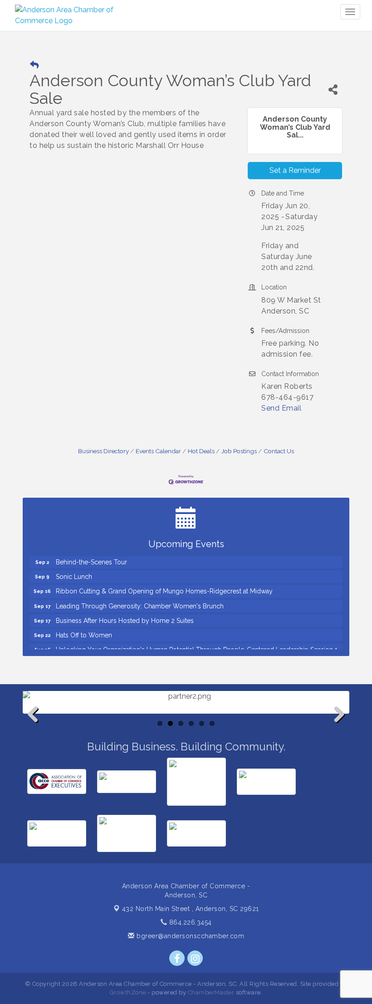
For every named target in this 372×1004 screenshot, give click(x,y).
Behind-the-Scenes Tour (91, 558)
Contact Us (279, 451)
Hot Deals (201, 451)
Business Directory (103, 451)
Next (337, 729)
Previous (36, 729)
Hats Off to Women (84, 631)
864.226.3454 (189, 922)
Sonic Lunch (74, 573)
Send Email (281, 408)
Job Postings (239, 451)
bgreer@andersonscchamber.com (189, 936)
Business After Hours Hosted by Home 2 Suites (125, 617)
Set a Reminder (295, 170)
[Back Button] (34, 65)
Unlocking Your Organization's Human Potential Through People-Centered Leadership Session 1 (197, 646)
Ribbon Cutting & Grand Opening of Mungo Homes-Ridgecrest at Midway (164, 587)
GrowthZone (128, 992)
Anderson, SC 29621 (190, 908)
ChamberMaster (211, 992)
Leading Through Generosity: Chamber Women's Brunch (140, 602)
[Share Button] (333, 89)
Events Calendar (158, 451)
